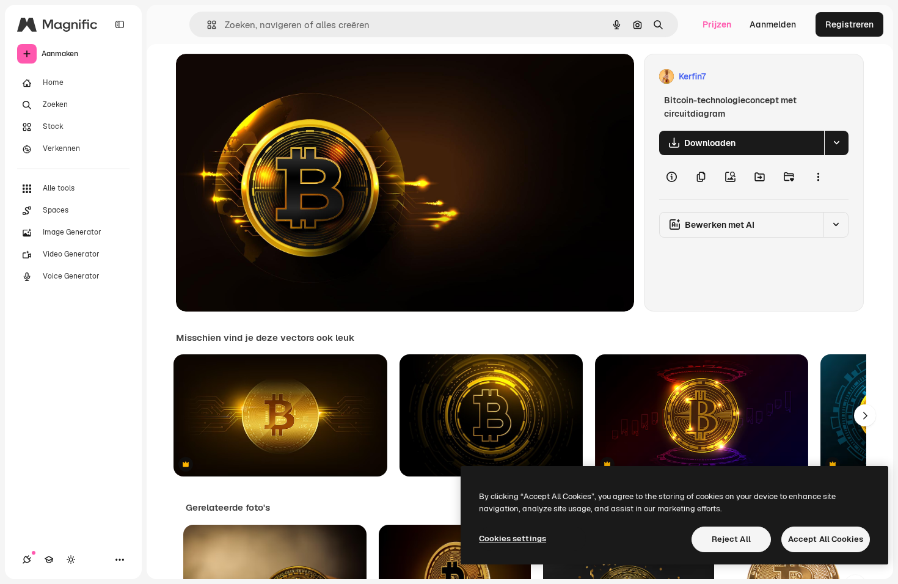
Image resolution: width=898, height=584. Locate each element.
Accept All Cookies (825, 539)
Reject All (731, 539)
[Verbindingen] (27, 559)
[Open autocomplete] (207, 24)
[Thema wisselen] (71, 559)
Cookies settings (512, 538)
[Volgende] (865, 415)
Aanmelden (773, 24)
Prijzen (717, 24)
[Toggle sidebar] (120, 24)
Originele (256, 76)
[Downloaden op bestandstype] (836, 143)
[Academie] (49, 559)
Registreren (849, 24)
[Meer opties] (818, 177)
